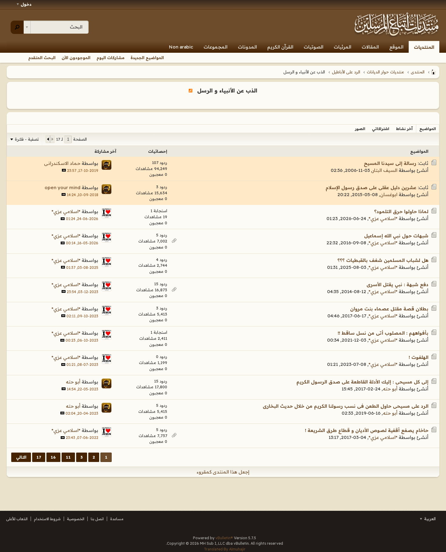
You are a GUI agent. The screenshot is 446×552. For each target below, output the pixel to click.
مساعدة (116, 519)
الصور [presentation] (360, 128)
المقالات (370, 47)
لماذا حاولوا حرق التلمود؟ (401, 211)
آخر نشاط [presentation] (404, 128)
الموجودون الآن (76, 57)
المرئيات (342, 47)
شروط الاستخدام (47, 519)
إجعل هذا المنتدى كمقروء (223, 472)
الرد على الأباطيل (346, 71)
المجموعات (216, 47)
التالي (21, 457)
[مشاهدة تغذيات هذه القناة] (190, 90)
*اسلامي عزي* (383, 218)
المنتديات (424, 47)
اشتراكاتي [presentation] (380, 128)
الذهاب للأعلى (17, 519)
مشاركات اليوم (110, 57)
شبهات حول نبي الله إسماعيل (396, 236)
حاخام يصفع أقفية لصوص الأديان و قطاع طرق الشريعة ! (366, 430)
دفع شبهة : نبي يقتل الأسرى (397, 284)
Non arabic (181, 47)
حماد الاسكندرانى (62, 163)
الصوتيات (313, 47)
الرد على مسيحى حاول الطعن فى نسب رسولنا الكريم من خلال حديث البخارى (345, 406)
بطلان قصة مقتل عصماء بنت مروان (389, 309)
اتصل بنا (97, 519)
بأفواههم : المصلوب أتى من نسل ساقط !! (383, 333)
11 (68, 457)
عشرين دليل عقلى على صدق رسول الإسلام (371, 187)
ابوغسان (388, 194)
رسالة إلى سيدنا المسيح (390, 163)
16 (53, 457)
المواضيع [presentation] (427, 128)
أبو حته (390, 389)
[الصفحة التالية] (48, 139)
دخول (26, 4)
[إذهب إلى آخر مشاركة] (64, 170)
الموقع (396, 47)
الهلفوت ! (418, 357)
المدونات (247, 47)
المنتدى (417, 71)
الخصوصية (75, 519)
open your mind (62, 187)
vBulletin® (224, 538)
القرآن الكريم (280, 47)
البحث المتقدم (42, 57)
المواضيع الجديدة (147, 57)
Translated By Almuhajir (224, 549)
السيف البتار (384, 170)
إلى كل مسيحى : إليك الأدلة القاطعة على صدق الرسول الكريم (362, 382)
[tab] (427, 128)
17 (38, 457)
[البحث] (17, 27)
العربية (429, 518)
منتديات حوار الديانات (385, 71)
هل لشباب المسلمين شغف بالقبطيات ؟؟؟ (382, 260)
